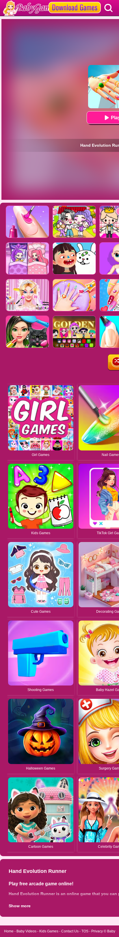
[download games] (74, 2)
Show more (20, 906)
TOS (84, 931)
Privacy (97, 931)
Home (9, 931)
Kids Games (48, 931)
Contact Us (70, 931)
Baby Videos (26, 931)
